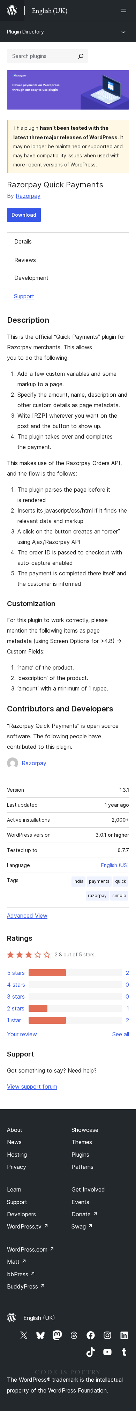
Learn (14, 1189)
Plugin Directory (25, 32)
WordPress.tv (27, 1226)
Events (80, 1202)
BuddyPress (26, 1286)
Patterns (82, 1166)
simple (119, 895)
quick (120, 881)
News (14, 1141)
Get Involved (88, 1189)
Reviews (25, 259)
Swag (82, 1226)
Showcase (84, 1129)
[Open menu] (125, 10)
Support (24, 296)
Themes (81, 1141)
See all (120, 1034)
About (14, 1129)
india (78, 881)
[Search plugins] (81, 56)
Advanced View (27, 915)
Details (23, 241)
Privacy (16, 1166)
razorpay (97, 895)
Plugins (80, 1154)
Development (31, 277)
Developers (21, 1214)
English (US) (115, 865)
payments (99, 881)
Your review (22, 1034)
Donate (84, 1214)
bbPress (21, 1274)
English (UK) (39, 1317)
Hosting (17, 1154)
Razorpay (28, 195)
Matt (17, 1261)
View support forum (32, 1086)
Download (24, 215)
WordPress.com (30, 1249)
